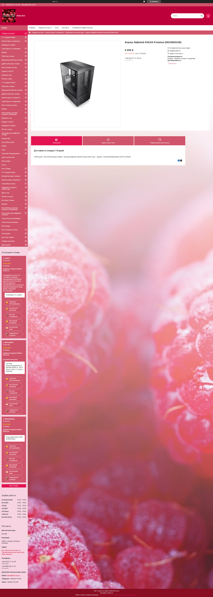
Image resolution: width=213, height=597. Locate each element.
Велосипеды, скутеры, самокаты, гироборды (10, 208)
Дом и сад (5, 193)
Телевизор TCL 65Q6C (14, 295)
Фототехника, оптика (9, 230)
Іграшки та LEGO (7, 71)
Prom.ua (116, 591)
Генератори (6, 138)
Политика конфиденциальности (127, 595)
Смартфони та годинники (11, 49)
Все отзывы (14, 486)
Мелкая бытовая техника (11, 176)
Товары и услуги (44, 28)
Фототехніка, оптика (9, 67)
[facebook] (179, 161)
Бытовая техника (8, 200)
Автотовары (6, 168)
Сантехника (6, 233)
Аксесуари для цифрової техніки (11, 134)
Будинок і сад (7, 75)
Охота (4, 165)
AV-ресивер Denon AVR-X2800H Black (14, 438)
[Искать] (201, 15)
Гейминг (5, 204)
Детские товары (8, 237)
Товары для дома (8, 241)
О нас (57, 28)
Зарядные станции (8, 45)
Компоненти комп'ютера (75, 32)
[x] (181, 161)
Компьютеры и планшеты (11, 180)
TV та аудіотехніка (8, 37)
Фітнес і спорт (7, 79)
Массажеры (6, 226)
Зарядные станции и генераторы (9, 188)
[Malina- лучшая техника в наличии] (9, 16)
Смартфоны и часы (8, 184)
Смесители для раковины (11, 218)
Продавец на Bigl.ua (106, 593)
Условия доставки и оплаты (82, 28)
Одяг (3, 150)
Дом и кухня (6, 245)
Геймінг (4, 52)
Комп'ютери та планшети (54, 32)
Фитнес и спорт (7, 196)
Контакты (65, 28)
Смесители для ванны (10, 222)
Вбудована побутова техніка (12, 60)
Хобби (4, 146)
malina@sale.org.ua (13, 575)
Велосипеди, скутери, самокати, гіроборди (10, 113)
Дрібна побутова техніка (11, 64)
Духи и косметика (8, 157)
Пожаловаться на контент (107, 595)
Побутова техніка (8, 56)
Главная (32, 28)
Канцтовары (6, 161)
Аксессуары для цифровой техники (11, 214)
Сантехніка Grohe (8, 142)
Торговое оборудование (11, 153)
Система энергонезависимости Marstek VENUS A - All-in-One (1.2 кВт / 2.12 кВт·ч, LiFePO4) (14, 367)
